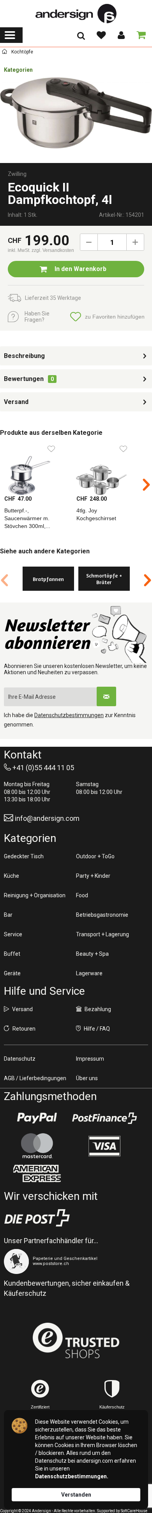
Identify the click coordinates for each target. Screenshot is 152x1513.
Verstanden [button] (76, 1495)
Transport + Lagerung (102, 934)
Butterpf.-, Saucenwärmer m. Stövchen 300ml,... (27, 518)
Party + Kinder (93, 876)
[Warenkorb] (139, 35)
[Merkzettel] (101, 35)
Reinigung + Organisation (34, 895)
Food (82, 895)
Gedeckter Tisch (24, 856)
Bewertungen (24, 379)
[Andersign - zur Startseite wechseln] (75, 13)
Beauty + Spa (92, 954)
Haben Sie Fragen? (37, 316)
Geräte (12, 973)
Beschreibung (24, 356)
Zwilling (17, 174)
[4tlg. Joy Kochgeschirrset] (108, 467)
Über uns (87, 1078)
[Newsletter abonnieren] (106, 696)
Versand (16, 402)
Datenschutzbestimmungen (69, 715)
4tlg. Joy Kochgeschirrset (96, 514)
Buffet (12, 954)
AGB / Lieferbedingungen (35, 1078)
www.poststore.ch (51, 1263)
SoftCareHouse (134, 1511)
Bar (8, 915)
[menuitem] (11, 35)
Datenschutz (19, 1059)
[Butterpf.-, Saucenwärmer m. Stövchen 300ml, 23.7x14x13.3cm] (36, 467)
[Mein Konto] (121, 35)
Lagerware (89, 973)
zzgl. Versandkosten (53, 250)
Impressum (90, 1059)
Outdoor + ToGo (95, 856)
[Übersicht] (4, 52)
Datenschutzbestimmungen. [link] (71, 1476)
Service (13, 934)
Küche (11, 876)
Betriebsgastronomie (102, 915)
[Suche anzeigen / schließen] (81, 38)
